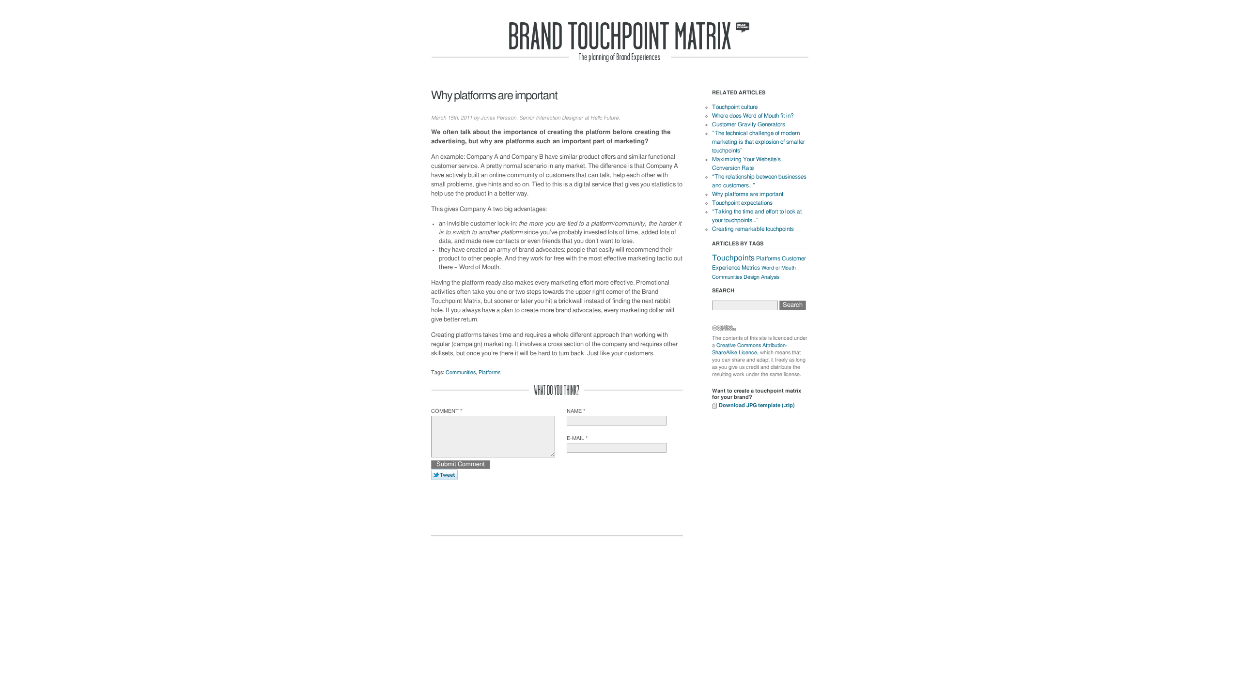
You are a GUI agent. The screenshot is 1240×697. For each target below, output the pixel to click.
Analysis (770, 277)
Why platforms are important (747, 194)
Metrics (751, 268)
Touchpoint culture (735, 107)
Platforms (489, 372)
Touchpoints (733, 258)
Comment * (446, 411)
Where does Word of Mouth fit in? (753, 116)
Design (752, 277)
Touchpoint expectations (742, 203)
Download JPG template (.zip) (757, 405)
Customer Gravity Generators (748, 124)
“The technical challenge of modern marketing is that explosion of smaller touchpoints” (758, 141)
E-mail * (577, 438)
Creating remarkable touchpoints (753, 229)
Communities (461, 372)
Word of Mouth (778, 268)
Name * (576, 411)
